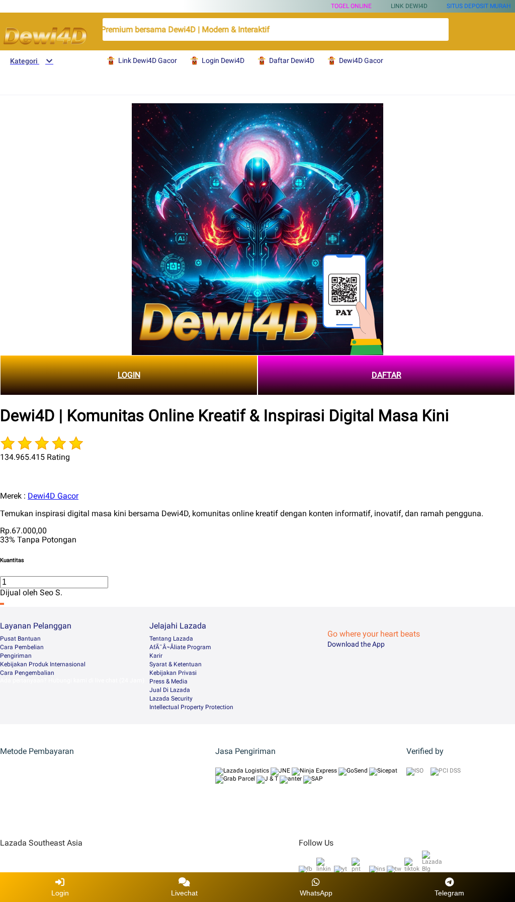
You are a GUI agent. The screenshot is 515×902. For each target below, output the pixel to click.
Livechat (184, 893)
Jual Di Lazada (169, 689)
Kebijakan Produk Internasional (42, 664)
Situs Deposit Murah (479, 6)
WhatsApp (316, 893)
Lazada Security (171, 698)
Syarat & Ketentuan (175, 664)
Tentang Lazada (171, 638)
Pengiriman (16, 655)
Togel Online (351, 6)
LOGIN (129, 375)
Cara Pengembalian (27, 672)
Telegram (449, 893)
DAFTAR (386, 375)
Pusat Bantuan (20, 638)
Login (60, 893)
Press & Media (168, 681)
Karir (155, 655)
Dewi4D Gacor (53, 496)
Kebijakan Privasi (173, 672)
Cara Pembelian (22, 647)
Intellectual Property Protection (191, 707)
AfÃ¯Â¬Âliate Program (180, 647)
